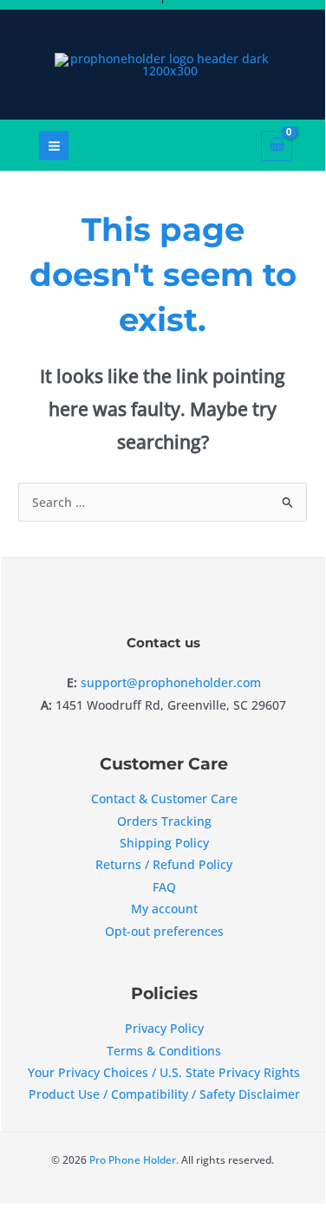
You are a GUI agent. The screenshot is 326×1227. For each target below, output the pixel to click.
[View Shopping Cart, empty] (284, 146)
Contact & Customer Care (164, 798)
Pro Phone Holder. (133, 1159)
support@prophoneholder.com (171, 682)
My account (164, 908)
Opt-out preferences (164, 931)
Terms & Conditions (164, 1050)
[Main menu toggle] (53, 145)
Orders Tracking (164, 821)
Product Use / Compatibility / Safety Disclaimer (164, 1094)
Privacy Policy (164, 1028)
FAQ (164, 887)
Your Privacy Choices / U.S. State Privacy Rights (164, 1072)
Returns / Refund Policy (163, 864)
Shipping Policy (164, 842)
